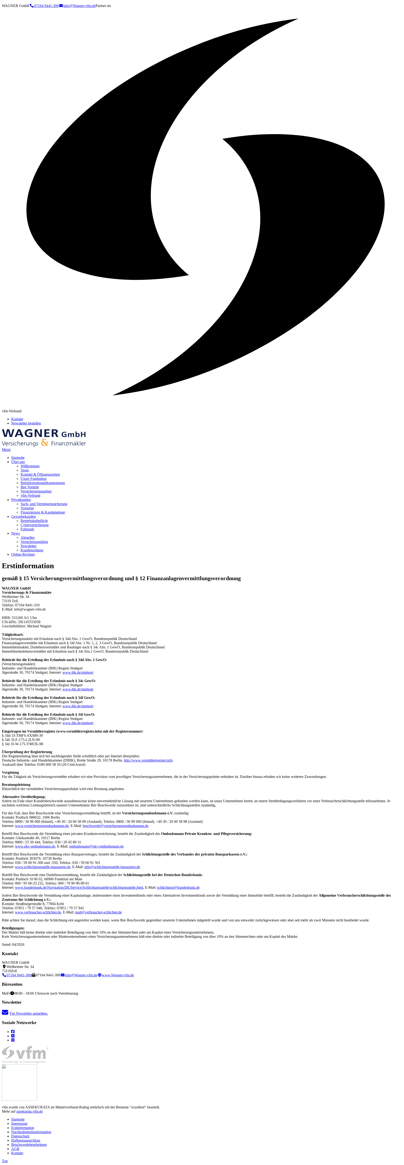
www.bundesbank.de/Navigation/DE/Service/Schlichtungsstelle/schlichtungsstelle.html (79, 887)
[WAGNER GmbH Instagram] (12, 1040)
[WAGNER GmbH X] (12, 1036)
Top (5, 1161)
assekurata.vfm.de (29, 1111)
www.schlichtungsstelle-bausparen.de (42, 867)
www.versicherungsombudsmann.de (42, 826)
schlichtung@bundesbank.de (178, 887)
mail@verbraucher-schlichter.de (98, 912)
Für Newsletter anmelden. (29, 1013)
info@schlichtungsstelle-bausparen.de (112, 867)
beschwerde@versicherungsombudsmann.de (115, 826)
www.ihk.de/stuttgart (77, 672)
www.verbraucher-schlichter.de (38, 912)
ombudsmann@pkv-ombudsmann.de (96, 846)
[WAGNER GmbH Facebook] (12, 1032)
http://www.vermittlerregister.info (148, 760)
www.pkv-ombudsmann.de (35, 846)
